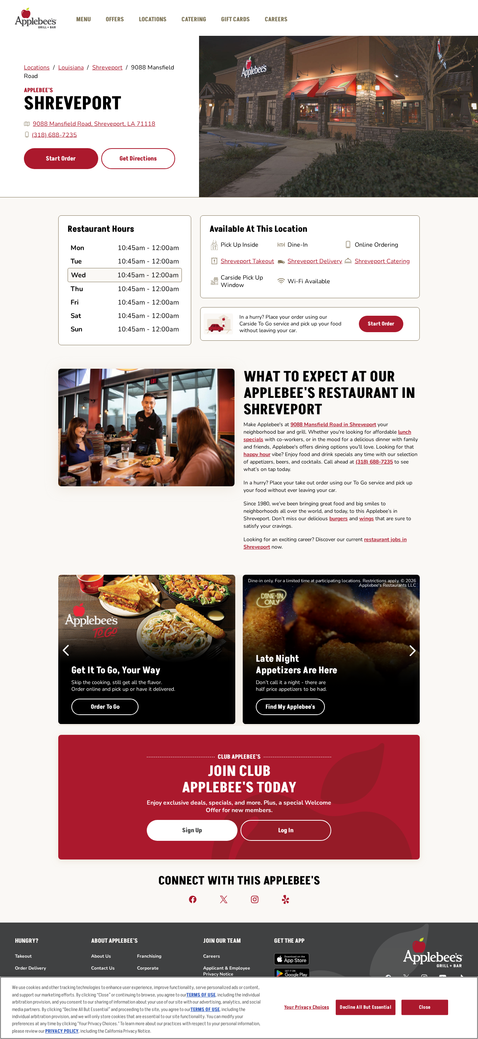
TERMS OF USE (200, 995)
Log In (286, 830)
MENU (83, 19)
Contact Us (103, 968)
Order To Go (105, 707)
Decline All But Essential (365, 1007)
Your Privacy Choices (306, 1007)
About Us (101, 956)
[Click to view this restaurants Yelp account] (285, 899)
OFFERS (115, 19)
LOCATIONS (153, 19)
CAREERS (276, 19)
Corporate (148, 968)
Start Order (61, 159)
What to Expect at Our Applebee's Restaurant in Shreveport (329, 393)
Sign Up (192, 830)
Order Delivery (30, 968)
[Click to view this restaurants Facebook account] (192, 899)
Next (412, 650)
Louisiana (71, 67)
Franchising (149, 956)
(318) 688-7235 (54, 135)
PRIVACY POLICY (61, 1031)
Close (425, 1007)
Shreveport (107, 67)
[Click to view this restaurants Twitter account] (223, 899)
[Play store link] (292, 973)
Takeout (23, 956)
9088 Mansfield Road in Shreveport (333, 424)
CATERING (193, 19)
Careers (211, 956)
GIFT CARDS (235, 19)
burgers (338, 518)
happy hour (256, 454)
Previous (65, 650)
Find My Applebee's (290, 707)
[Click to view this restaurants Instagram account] (254, 899)
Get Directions (138, 159)
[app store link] (292, 959)
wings (366, 518)
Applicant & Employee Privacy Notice (226, 971)
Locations (37, 67)
